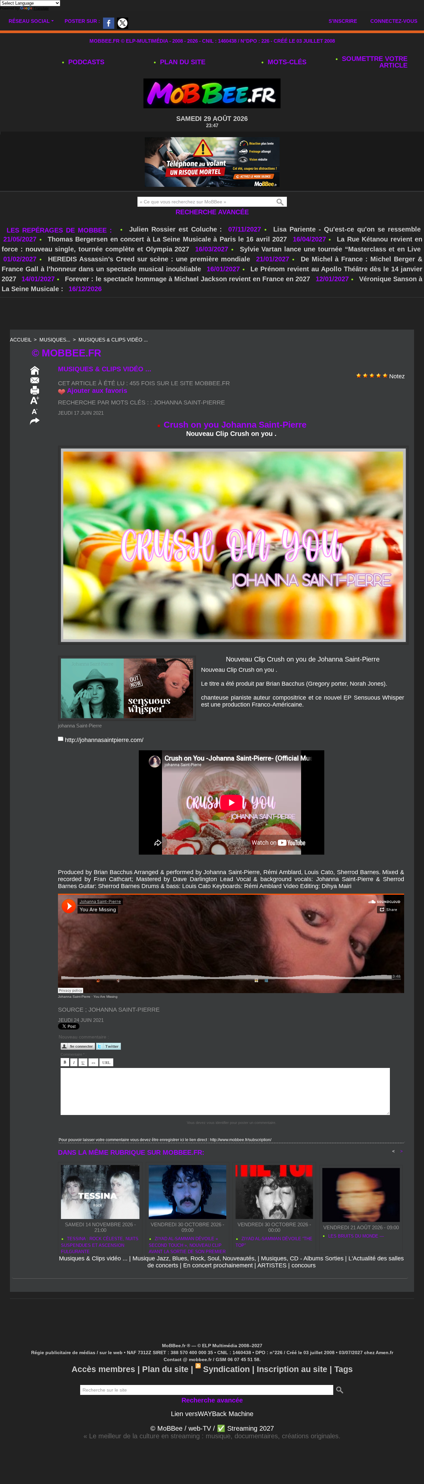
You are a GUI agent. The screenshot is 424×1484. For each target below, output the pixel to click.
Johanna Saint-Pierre (189, 402)
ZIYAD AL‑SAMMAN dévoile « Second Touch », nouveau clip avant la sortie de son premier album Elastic (187, 1244)
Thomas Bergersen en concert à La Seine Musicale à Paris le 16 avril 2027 (167, 239)
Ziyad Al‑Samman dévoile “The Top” (274, 1242)
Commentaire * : (73, 1054)
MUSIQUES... (54, 340)
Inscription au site (292, 1369)
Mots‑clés (286, 62)
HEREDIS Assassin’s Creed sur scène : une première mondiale (149, 259)
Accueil (20, 340)
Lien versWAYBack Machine (212, 1413)
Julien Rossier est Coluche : (177, 229)
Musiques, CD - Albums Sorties (302, 1258)
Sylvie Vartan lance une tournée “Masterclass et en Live (330, 249)
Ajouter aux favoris (97, 390)
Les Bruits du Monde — (355, 1236)
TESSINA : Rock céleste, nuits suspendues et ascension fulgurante (99, 1244)
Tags (343, 1369)
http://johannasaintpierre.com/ (104, 740)
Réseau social (29, 21)
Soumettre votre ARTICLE (373, 62)
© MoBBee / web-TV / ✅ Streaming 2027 (212, 1428)
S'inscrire (343, 21)
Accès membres (103, 1369)
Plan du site (181, 62)
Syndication (226, 1369)
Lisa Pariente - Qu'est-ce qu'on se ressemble (347, 229)
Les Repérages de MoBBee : (61, 230)
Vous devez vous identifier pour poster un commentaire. (231, 1123)
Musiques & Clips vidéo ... (113, 340)
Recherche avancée (212, 212)
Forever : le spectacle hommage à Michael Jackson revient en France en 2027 (187, 279)
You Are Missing (105, 996)
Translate (41, 8)
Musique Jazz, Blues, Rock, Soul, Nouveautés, (194, 1258)
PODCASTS (85, 62)
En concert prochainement (218, 1265)
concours (304, 1265)
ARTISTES (272, 1265)
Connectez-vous (393, 21)
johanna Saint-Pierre (80, 725)
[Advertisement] (212, 314)
